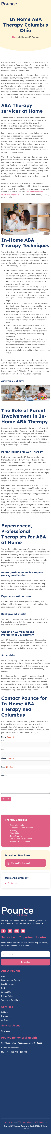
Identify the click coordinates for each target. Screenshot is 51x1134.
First (2, 740)
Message (5, 775)
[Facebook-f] (3, 931)
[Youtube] (23, 931)
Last (2, 750)
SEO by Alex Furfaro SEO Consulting (32, 1122)
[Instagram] (16, 931)
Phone (7, 758)
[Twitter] (10, 931)
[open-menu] (48, 4)
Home (14, 37)
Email (7, 767)
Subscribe (25, 962)
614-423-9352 (14, 1047)
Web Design (9, 1122)
